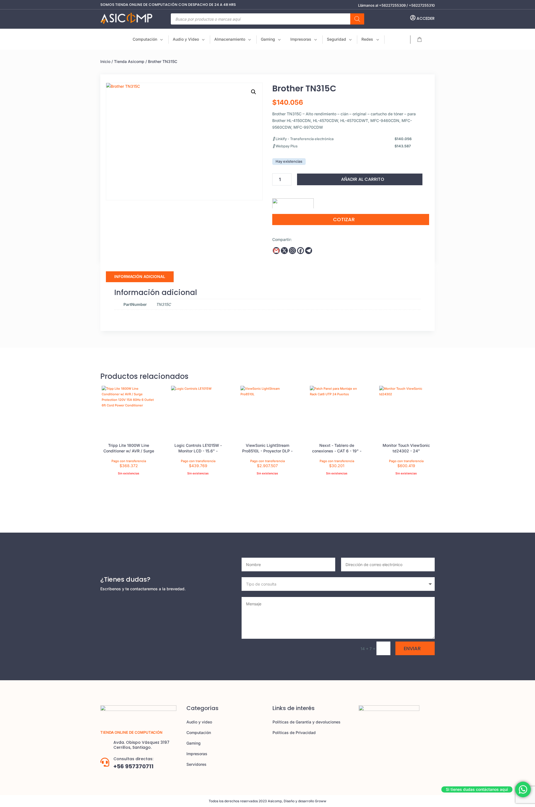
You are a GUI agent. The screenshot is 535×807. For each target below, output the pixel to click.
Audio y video (199, 722)
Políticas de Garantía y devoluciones (307, 722)
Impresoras (196, 753)
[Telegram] (308, 250)
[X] (284, 250)
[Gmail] (276, 250)
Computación (198, 732)
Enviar (412, 648)
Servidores (196, 764)
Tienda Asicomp (129, 61)
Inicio (105, 61)
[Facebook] (300, 250)
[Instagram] (292, 250)
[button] (254, 92)
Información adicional (139, 276)
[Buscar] (357, 19)
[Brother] (292, 201)
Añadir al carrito (362, 179)
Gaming (193, 743)
